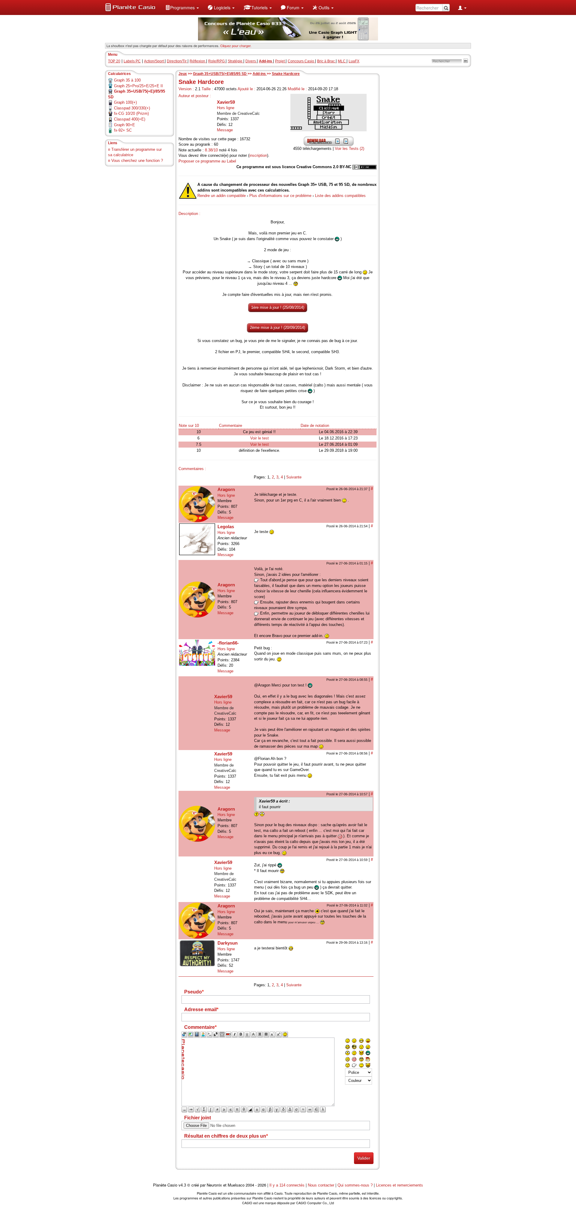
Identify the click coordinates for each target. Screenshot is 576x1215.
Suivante (294, 477)
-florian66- (228, 642)
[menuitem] (182, 7)
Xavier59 (226, 102)
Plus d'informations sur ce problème (280, 195)
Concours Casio (301, 61)
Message (225, 130)
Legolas (226, 526)
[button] (182, 7)
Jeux (182, 74)
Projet (280, 61)
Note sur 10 (189, 425)
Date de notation (315, 425)
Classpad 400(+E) (129, 119)
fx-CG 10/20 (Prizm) (131, 113)
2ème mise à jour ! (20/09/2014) (277, 327)
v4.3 (182, 1185)
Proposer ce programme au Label (207, 161)
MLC (342, 61)
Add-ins (260, 74)
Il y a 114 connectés (287, 1185)
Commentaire (230, 425)
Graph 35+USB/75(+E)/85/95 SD (220, 74)
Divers (251, 61)
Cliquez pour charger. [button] (235, 45)
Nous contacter (321, 1185)
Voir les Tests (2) (349, 148)
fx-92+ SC (123, 130)
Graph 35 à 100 (127, 80)
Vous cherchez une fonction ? (137, 160)
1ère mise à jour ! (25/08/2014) (277, 307)
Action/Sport (154, 61)
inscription (258, 155)
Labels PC (132, 61)
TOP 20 (114, 61)
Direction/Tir (177, 61)
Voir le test (259, 438)
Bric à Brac (326, 61)
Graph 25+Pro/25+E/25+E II (138, 86)
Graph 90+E (124, 125)
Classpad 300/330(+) (132, 108)
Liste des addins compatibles (340, 195)
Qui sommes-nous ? (355, 1185)
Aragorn (226, 489)
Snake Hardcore (286, 74)
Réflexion (198, 61)
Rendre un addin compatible (221, 195)
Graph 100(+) (125, 102)
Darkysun (228, 942)
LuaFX (354, 61)
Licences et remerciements (399, 1185)
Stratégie (235, 61)
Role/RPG (217, 61)
